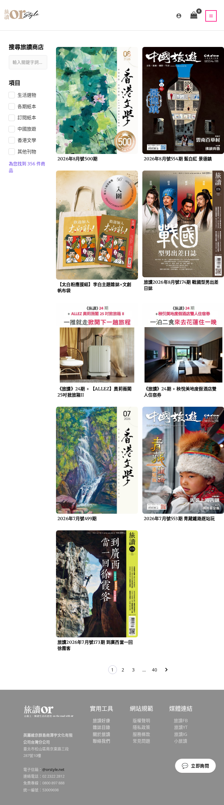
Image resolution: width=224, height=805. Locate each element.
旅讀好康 (101, 720)
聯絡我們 (101, 741)
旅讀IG (180, 734)
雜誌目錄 (101, 727)
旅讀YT (181, 727)
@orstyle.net (53, 769)
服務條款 (141, 734)
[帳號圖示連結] (178, 15)
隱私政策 (141, 727)
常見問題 (141, 741)
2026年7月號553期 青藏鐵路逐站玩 (179, 518)
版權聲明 (141, 720)
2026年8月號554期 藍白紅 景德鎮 (178, 159)
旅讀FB (181, 720)
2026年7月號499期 (77, 518)
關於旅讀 (101, 734)
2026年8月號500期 (77, 159)
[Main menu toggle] (211, 16)
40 (154, 670)
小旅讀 (180, 741)
